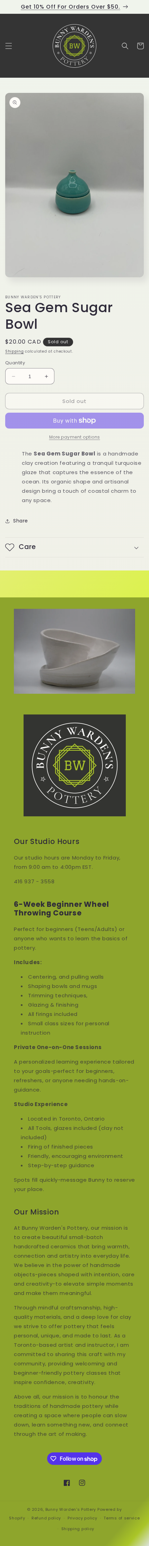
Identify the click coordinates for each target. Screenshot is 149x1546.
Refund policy (46, 1518)
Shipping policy (78, 1528)
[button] (8, 46)
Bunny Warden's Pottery (70, 1509)
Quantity (15, 362)
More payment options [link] (74, 437)
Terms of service (122, 1518)
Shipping (14, 351)
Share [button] (20, 520)
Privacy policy (82, 1518)
